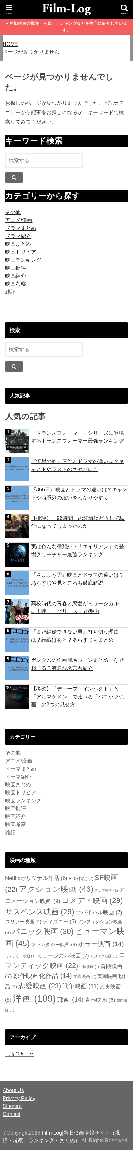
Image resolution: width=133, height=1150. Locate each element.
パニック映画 (43, 931)
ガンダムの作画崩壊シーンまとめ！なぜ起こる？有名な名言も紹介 (77, 664)
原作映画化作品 (42, 975)
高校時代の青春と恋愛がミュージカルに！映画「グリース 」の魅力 (75, 607)
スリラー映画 (23, 921)
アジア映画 (106, 890)
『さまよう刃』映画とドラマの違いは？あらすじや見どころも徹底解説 (77, 579)
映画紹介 (15, 275)
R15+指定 (81, 878)
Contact (11, 1114)
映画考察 (15, 284)
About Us (13, 1090)
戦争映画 (80, 986)
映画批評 (15, 268)
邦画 (70, 999)
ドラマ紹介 (18, 236)
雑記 (10, 292)
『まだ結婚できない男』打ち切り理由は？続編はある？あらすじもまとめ (75, 636)
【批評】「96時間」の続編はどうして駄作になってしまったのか (78, 522)
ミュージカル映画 (63, 956)
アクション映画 (56, 888)
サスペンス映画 (39, 912)
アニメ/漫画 (18, 220)
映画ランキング (23, 260)
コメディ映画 (92, 900)
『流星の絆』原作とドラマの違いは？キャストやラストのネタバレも (77, 465)
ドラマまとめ (20, 228)
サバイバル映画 (99, 912)
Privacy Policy (19, 1098)
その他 (13, 212)
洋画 (34, 998)
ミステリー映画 (20, 956)
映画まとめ (18, 244)
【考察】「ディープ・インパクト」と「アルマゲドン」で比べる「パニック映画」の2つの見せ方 (77, 696)
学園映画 (84, 976)
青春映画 (100, 1000)
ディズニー (59, 921)
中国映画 (89, 967)
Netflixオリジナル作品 (36, 878)
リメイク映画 (103, 956)
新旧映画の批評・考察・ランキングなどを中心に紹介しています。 (68, 26)
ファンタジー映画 (54, 944)
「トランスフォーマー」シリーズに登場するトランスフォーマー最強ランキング (77, 437)
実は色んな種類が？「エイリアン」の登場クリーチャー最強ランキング (77, 550)
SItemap (12, 1106)
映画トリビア (20, 252)
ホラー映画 (101, 943)
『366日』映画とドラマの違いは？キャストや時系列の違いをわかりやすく (79, 493)
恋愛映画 (39, 986)
